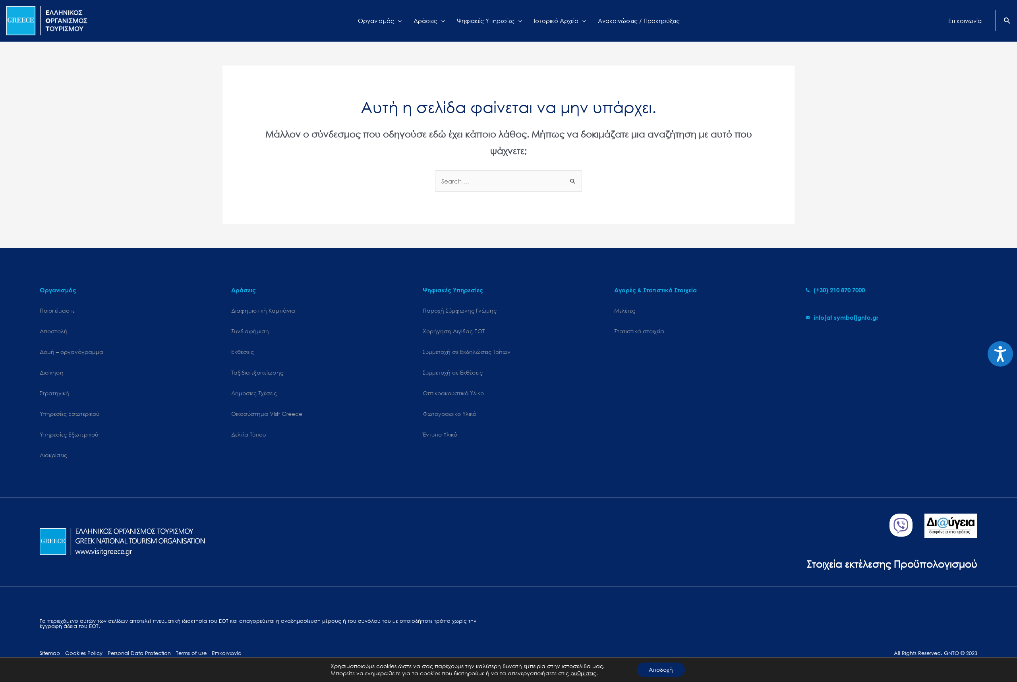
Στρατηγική (54, 393)
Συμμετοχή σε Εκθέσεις (453, 372)
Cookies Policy (83, 653)
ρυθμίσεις (583, 673)
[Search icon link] (1007, 21)
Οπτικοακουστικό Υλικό (453, 393)
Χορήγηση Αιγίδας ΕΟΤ (454, 331)
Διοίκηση (52, 372)
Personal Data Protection (139, 653)
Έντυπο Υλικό (440, 434)
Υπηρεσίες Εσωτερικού (69, 413)
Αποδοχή (661, 669)
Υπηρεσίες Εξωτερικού (69, 434)
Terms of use (191, 653)
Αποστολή (54, 331)
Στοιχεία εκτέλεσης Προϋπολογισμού (892, 563)
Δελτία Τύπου (248, 434)
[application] (398, 21)
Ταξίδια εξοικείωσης (257, 372)
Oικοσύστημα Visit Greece (266, 413)
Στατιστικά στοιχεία (639, 331)
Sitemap (50, 653)
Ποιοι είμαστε (57, 310)
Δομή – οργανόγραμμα (71, 351)
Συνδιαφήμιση (250, 331)
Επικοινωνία (227, 653)
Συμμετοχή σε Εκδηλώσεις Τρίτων (466, 351)
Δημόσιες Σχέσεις (254, 393)
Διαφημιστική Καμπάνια (263, 310)
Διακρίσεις (53, 455)
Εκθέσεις (242, 351)
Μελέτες (624, 310)
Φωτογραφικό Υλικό (449, 413)
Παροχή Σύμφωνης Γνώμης (460, 310)
